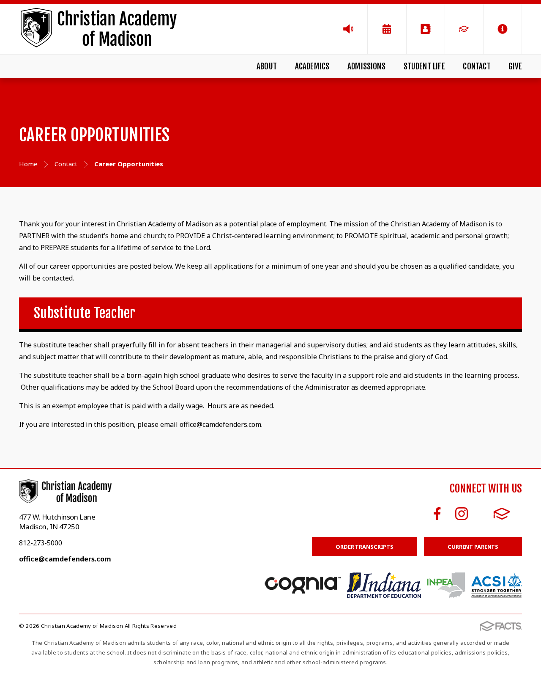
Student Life (424, 66)
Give (515, 66)
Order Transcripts (364, 546)
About (267, 66)
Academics (312, 66)
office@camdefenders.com (65, 559)
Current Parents (473, 546)
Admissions (366, 66)
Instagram (461, 513)
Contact (476, 66)
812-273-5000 (40, 542)
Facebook (437, 513)
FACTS (501, 513)
